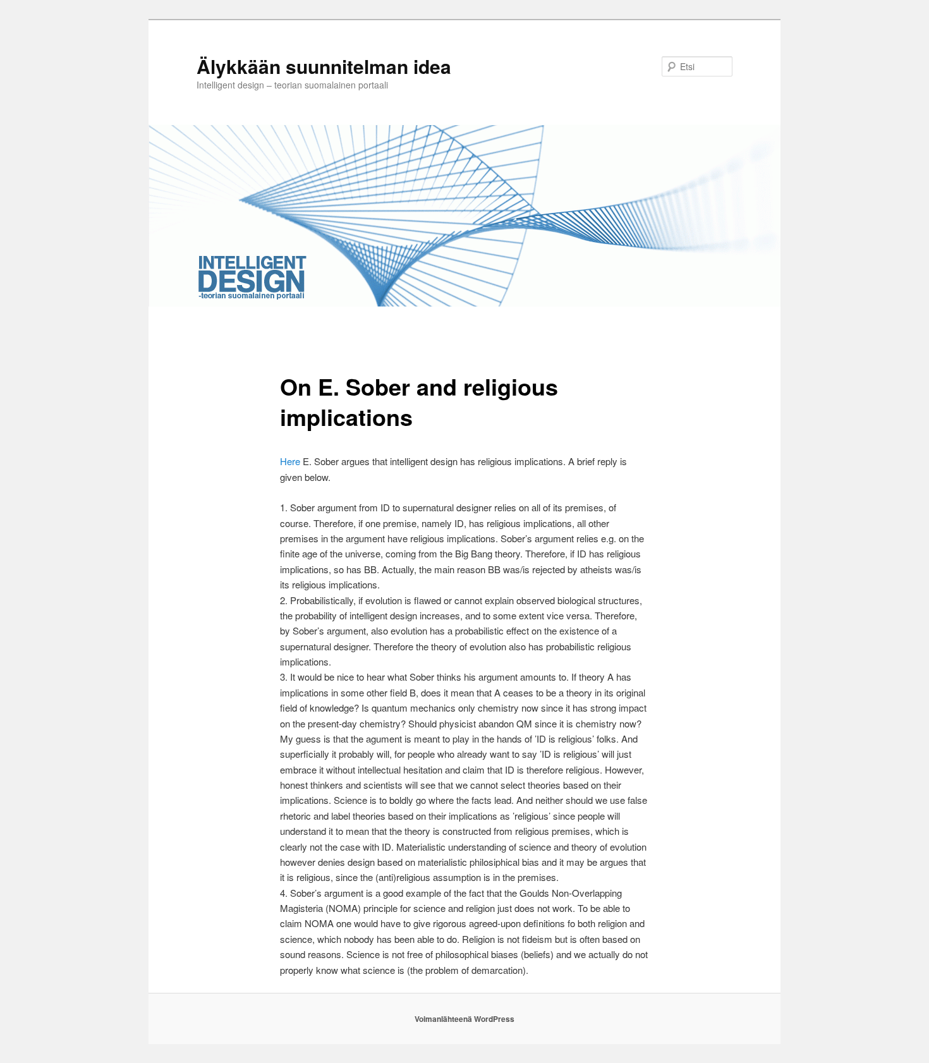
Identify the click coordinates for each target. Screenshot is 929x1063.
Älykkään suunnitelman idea (324, 66)
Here (291, 461)
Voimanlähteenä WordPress (464, 1018)
